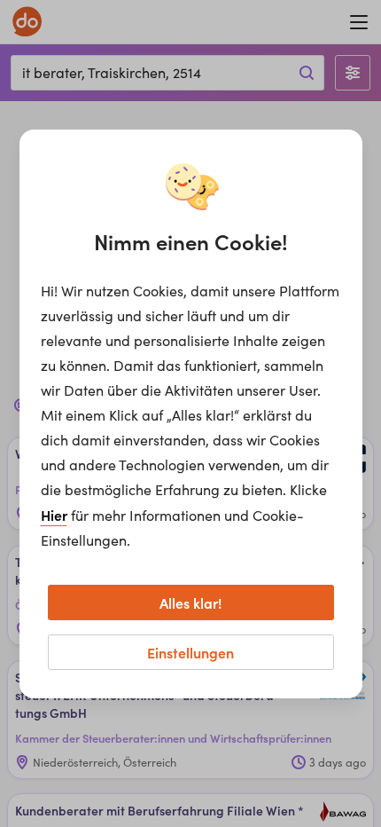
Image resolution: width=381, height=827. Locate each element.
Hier (54, 514)
